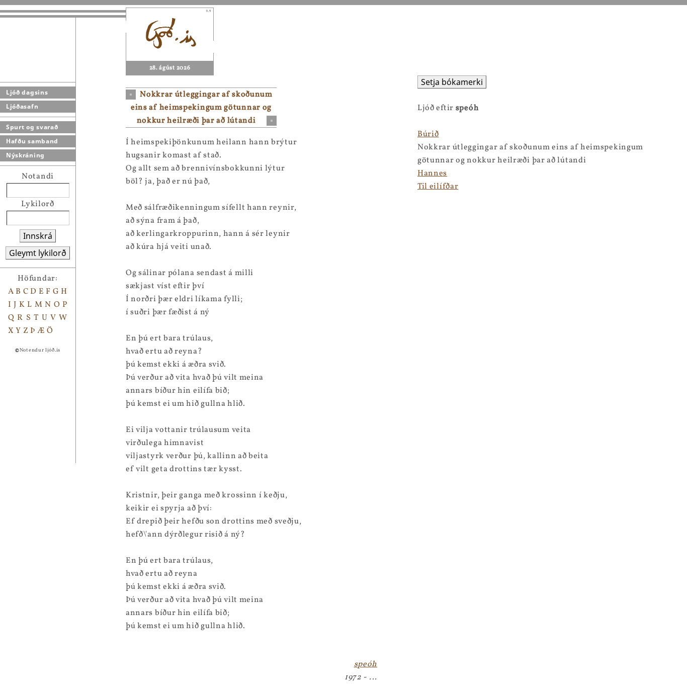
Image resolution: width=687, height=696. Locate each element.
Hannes (432, 173)
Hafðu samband (32, 141)
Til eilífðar (437, 186)
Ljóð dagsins (27, 92)
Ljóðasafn (22, 106)
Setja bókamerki (452, 82)
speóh (366, 664)
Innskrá (37, 235)
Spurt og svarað (32, 127)
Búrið (428, 134)
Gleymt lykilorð (37, 252)
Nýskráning (25, 155)
